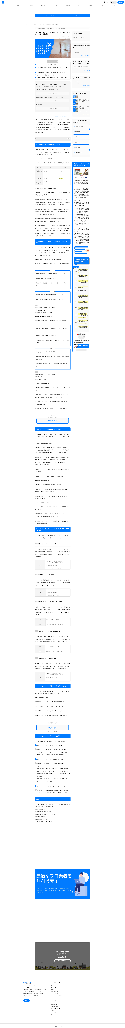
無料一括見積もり (52, 421)
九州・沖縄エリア (78, 152)
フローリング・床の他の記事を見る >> (83, 114)
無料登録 (121, 2)
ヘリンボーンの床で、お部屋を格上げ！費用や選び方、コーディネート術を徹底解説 (84, 107)
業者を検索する (77, 15)
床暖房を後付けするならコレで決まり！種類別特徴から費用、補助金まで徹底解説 (84, 100)
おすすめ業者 (55, 5)
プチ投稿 (90, 5)
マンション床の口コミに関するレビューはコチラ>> (61, 113)
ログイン (113, 2)
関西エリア (77, 142)
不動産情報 (68, 5)
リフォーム (28, 24)
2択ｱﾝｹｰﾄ (103, 5)
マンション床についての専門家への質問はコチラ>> (61, 116)
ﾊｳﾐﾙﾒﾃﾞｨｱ (115, 5)
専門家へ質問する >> (86, 85)
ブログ (79, 5)
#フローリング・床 (76, 37)
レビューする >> (87, 70)
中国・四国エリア (78, 147)
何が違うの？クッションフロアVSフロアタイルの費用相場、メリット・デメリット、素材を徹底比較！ (84, 97)
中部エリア (77, 136)
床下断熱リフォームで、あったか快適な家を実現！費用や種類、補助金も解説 (84, 103)
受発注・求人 (31, 5)
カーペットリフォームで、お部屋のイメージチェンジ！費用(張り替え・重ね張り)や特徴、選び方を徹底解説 (84, 111)
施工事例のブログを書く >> (85, 55)
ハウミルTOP (25, 24)
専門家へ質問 (43, 5)
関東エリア (77, 131)
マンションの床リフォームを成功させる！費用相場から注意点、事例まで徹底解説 (47, 24)
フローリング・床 (33, 24)
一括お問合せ (18, 5)
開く (68, 138)
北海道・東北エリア (79, 126)
